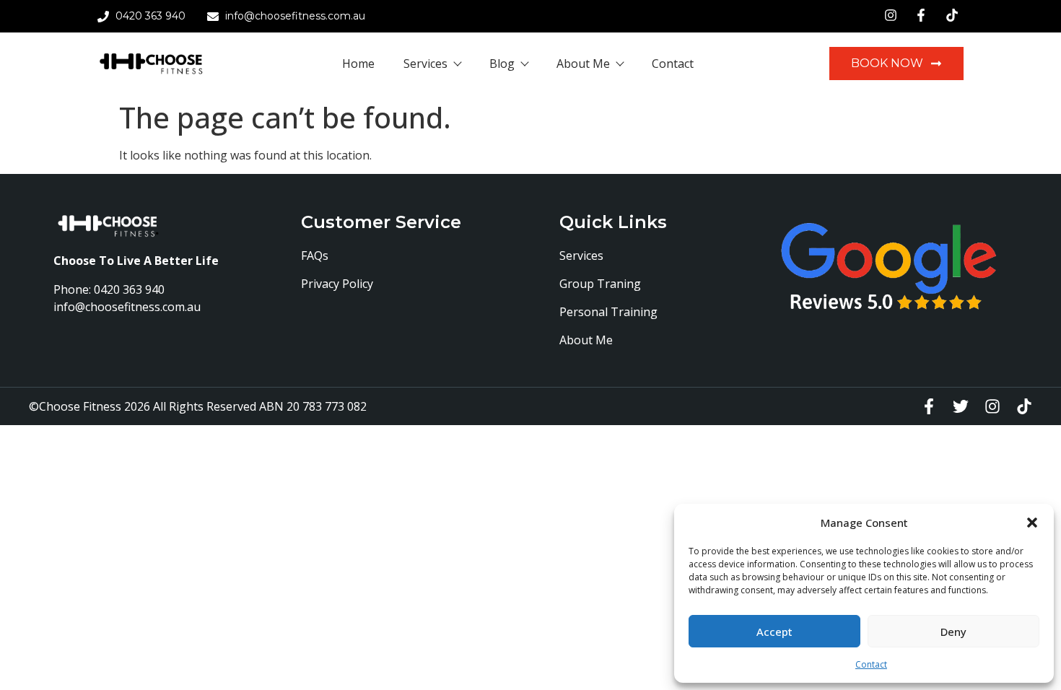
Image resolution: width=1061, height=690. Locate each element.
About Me (583, 63)
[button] (1032, 522)
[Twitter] (961, 406)
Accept (774, 631)
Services (425, 63)
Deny (953, 631)
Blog (502, 63)
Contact (871, 664)
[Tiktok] (1024, 406)
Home (358, 63)
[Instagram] (992, 406)
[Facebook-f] (929, 406)
